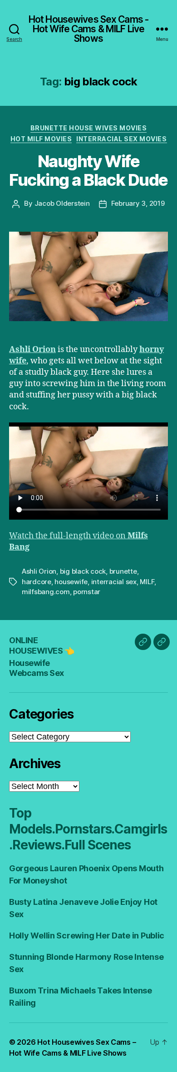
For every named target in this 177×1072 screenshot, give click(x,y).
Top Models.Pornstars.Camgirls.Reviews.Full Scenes (88, 829)
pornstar (86, 591)
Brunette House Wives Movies (88, 128)
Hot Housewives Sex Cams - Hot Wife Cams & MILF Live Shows (88, 29)
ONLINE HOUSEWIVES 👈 (41, 645)
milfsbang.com (46, 591)
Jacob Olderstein (62, 203)
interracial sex (114, 581)
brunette (123, 571)
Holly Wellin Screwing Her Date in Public (86, 935)
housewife (71, 581)
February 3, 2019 (138, 203)
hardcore (36, 581)
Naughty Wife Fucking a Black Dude (88, 170)
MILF (147, 581)
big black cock (83, 571)
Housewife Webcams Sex (36, 668)
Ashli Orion (39, 571)
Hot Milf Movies (41, 139)
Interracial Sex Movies (121, 139)
